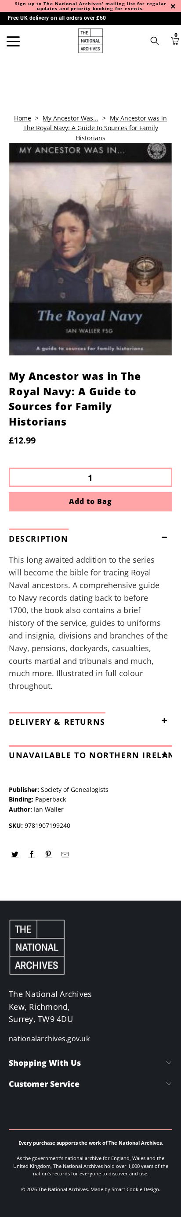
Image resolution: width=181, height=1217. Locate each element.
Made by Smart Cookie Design (124, 1189)
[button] (90, 537)
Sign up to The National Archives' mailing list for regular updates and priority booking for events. (91, 5)
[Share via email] (65, 854)
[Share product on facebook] (31, 854)
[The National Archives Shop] (90, 41)
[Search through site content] (158, 41)
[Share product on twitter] (15, 854)
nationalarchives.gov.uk (49, 1038)
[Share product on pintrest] (48, 854)
